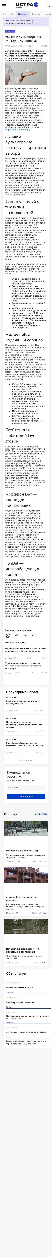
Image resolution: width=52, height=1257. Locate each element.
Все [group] (12, 14)
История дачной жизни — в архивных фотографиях (22, 950)
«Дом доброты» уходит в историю (21, 898)
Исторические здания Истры (23, 850)
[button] (5, 5)
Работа (9, 1007)
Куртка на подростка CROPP (19, 987)
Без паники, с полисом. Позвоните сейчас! (26, 1032)
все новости (26, 760)
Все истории (41, 814)
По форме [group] (23, 14)
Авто (8, 1037)
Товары (9, 992)
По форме (10, 31)
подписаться (26, 796)
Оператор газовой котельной (20, 1002)
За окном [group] (36, 14)
